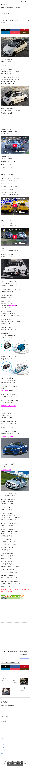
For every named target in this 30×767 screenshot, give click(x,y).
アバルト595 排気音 (24, 652)
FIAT (9, 13)
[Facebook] (15, 30)
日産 (2, 753)
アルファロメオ (4, 732)
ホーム (3, 13)
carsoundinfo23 (24, 658)
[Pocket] (15, 32)
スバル (2, 735)
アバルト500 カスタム (14, 651)
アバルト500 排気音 (24, 651)
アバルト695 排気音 (24, 654)
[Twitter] (5, 30)
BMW (2, 726)
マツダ (2, 747)
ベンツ (2, 741)
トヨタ (2, 738)
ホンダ (2, 744)
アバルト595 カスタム (14, 652)
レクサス (3, 750)
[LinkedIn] (5, 32)
